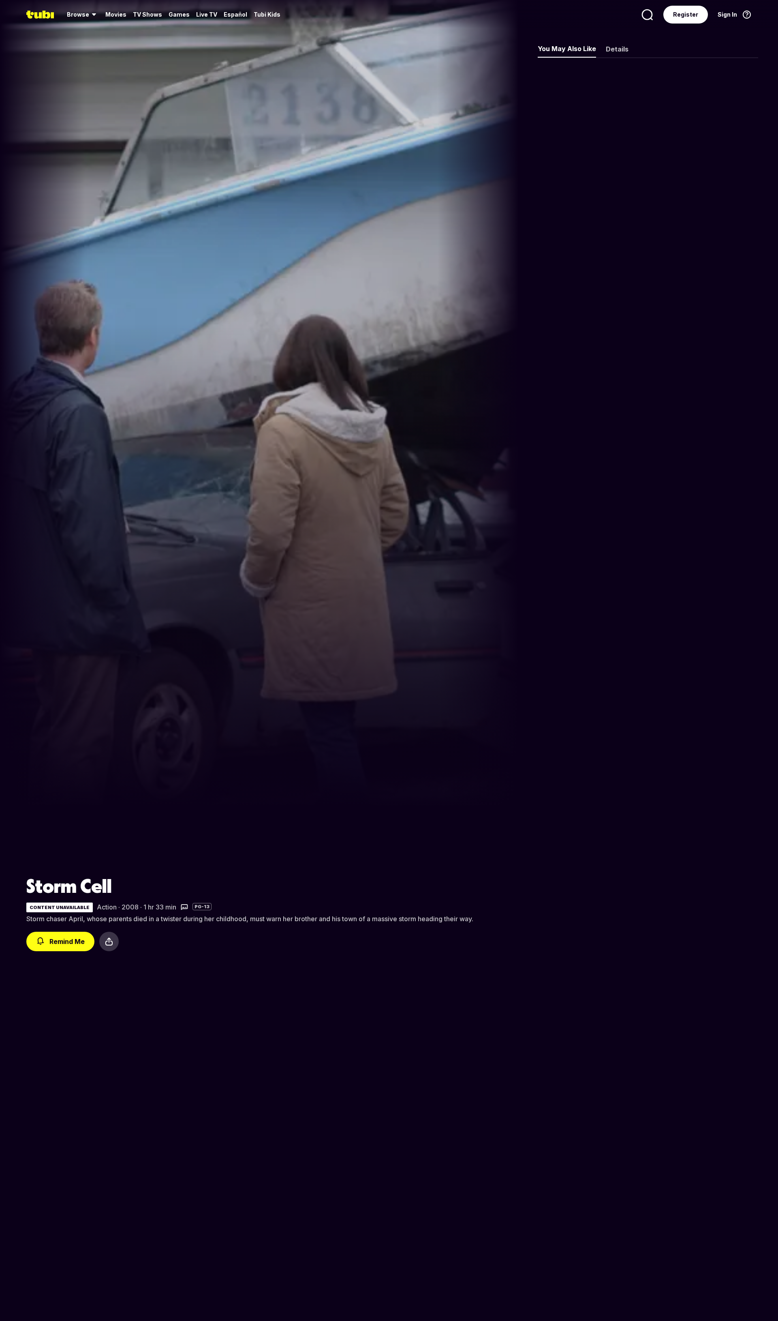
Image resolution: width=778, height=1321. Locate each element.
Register (685, 14)
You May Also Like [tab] (567, 49)
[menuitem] (83, 14)
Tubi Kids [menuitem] (267, 14)
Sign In (727, 14)
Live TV (206, 14)
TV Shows (147, 14)
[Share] (109, 941)
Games (179, 14)
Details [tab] (617, 49)
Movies (115, 14)
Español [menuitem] (235, 14)
